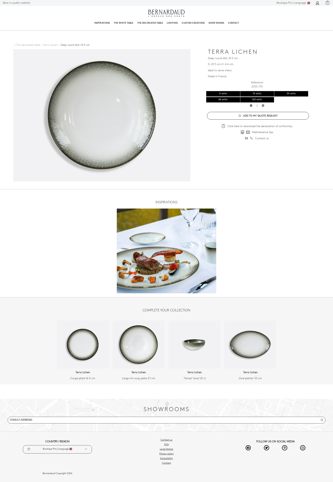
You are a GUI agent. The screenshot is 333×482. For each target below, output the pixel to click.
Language (292, 3)
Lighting (172, 23)
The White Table (123, 23)
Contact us (166, 440)
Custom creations (193, 23)
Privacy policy (166, 454)
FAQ (166, 444)
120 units (257, 100)
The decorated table (150, 23)
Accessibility (166, 458)
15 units (257, 94)
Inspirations (102, 23)
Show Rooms (216, 23)
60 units (223, 100)
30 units (291, 94)
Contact (233, 23)
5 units (223, 94)
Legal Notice (166, 449)
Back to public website (16, 3)
